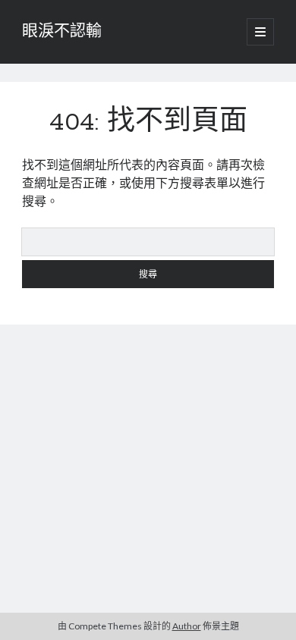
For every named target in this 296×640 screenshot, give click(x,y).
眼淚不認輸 (62, 32)
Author (186, 626)
